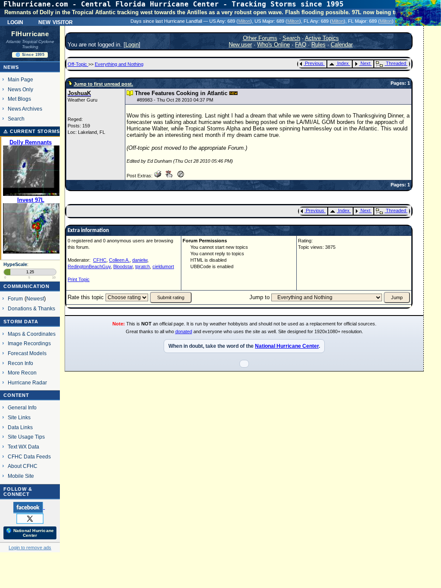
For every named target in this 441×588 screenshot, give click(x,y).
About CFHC (22, 466)
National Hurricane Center (287, 346)
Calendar (342, 44)
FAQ (300, 44)
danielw (139, 260)
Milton (244, 21)
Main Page (20, 79)
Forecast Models (27, 353)
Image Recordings (29, 343)
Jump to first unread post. (103, 84)
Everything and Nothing (119, 64)
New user (240, 44)
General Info (22, 407)
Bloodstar (123, 266)
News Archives (25, 108)
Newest (35, 298)
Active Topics (322, 38)
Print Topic (79, 279)
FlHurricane (30, 34)
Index (343, 63)
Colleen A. (119, 260)
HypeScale (15, 264)
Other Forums (260, 38)
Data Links (20, 427)
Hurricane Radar (27, 382)
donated (183, 331)
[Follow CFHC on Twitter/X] (29, 518)
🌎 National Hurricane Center (30, 533)
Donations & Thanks (31, 308)
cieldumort (163, 266)
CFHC (99, 260)
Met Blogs (19, 99)
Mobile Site (21, 476)
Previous (314, 63)
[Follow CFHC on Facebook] (29, 507)
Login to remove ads (30, 547)
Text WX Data (23, 446)
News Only (20, 89)
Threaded (396, 63)
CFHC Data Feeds (29, 456)
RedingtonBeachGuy (89, 266)
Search (16, 118)
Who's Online (273, 44)
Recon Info (20, 363)
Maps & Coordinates (32, 334)
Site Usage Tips (26, 436)
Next (365, 63)
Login (15, 21)
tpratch (142, 266)
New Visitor (55, 21)
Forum (15, 298)
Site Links (19, 417)
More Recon (22, 372)
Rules (318, 44)
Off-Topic (78, 64)
